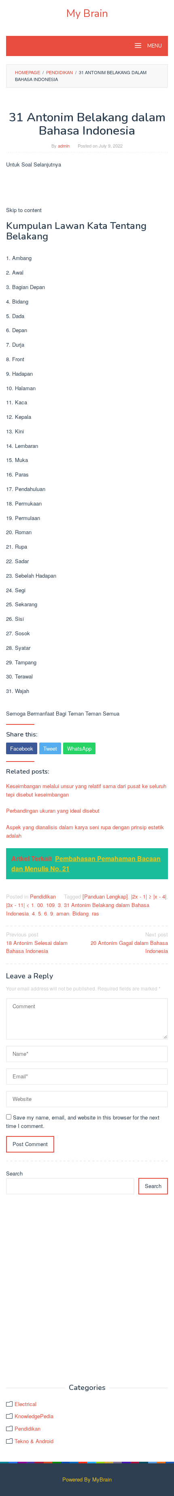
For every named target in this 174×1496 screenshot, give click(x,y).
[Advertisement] (87, 1289)
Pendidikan (43, 896)
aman (62, 913)
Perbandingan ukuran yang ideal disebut (53, 810)
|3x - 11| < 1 (20, 905)
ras (95, 913)
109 (50, 905)
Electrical (25, 1404)
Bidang (80, 913)
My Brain (87, 13)
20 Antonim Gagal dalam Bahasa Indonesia (129, 942)
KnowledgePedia (34, 1416)
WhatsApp (79, 748)
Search (14, 1173)
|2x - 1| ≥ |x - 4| (148, 896)
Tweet (50, 748)
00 (40, 905)
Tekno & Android (34, 1441)
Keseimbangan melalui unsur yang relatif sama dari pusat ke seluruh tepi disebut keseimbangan (86, 790)
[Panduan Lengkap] (105, 896)
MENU (154, 46)
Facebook (21, 748)
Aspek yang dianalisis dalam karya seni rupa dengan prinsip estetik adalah (85, 831)
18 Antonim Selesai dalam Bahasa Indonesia (37, 942)
